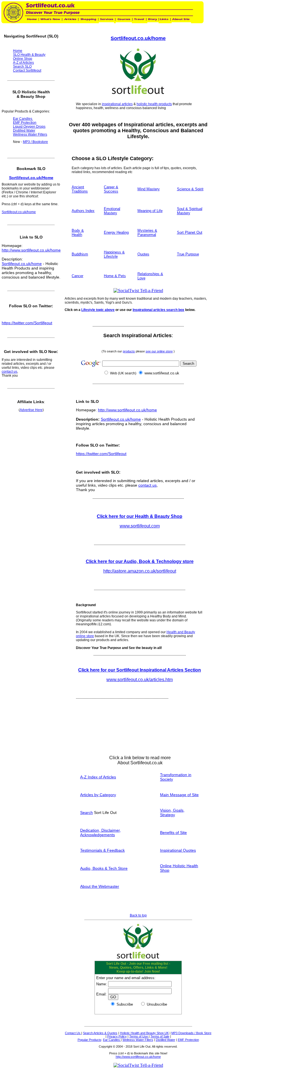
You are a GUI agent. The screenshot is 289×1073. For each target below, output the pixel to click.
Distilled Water (165, 1039)
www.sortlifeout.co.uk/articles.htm (139, 679)
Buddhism (80, 254)
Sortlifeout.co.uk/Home (31, 177)
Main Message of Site (179, 794)
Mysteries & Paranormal (147, 232)
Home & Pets (115, 276)
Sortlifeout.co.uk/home (138, 38)
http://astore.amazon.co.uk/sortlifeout (139, 571)
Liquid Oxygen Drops (29, 127)
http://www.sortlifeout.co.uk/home (127, 410)
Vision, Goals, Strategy (172, 812)
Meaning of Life (150, 211)
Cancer (77, 276)
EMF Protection (188, 1039)
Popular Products (89, 1039)
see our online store (159, 351)
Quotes (143, 254)
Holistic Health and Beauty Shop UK (144, 1033)
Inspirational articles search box (158, 310)
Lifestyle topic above (98, 310)
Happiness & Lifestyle (114, 254)
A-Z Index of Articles (98, 777)
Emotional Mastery (112, 211)
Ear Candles (112, 1039)
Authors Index (83, 211)
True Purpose (188, 254)
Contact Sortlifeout (27, 70)
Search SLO (22, 67)
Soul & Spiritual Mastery (189, 211)
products (129, 351)
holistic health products (154, 104)
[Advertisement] (167, 911)
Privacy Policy (117, 1036)
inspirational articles (117, 104)
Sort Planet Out (189, 232)
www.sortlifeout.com (140, 526)
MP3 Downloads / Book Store (191, 1033)
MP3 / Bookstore (35, 142)
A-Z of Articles (23, 63)
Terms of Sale (159, 1036)
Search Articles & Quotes (100, 1033)
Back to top (138, 915)
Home (17, 51)
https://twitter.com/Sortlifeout (101, 453)
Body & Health (78, 232)
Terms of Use (139, 1036)
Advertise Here (31, 410)
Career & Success (111, 189)
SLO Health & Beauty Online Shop (29, 57)
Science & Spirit (190, 189)
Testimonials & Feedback (102, 850)
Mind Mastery (148, 189)
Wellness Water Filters (137, 1039)
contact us (147, 485)
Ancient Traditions (80, 189)
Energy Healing (116, 232)
